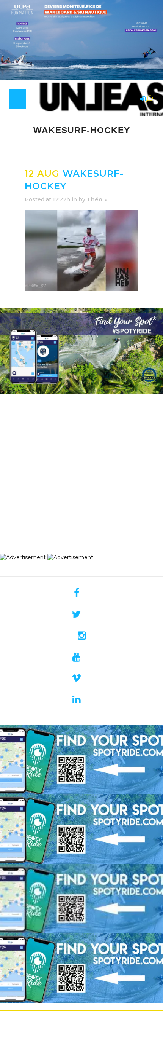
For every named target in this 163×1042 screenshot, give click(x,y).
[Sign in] (141, 99)
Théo (94, 199)
